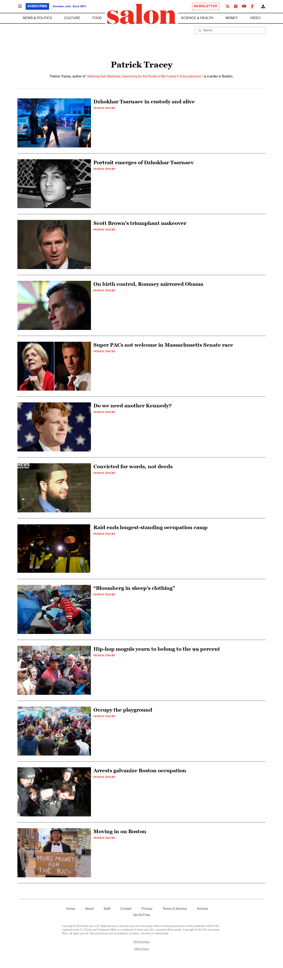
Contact (126, 909)
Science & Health (197, 18)
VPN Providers (141, 942)
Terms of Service (174, 909)
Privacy (147, 909)
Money (232, 18)
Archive (202, 909)
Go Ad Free (141, 915)
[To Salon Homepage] (141, 14)
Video (255, 18)
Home (70, 909)
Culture (72, 18)
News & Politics (37, 18)
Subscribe (37, 6)
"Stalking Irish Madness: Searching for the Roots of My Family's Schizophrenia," (144, 76)
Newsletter (205, 6)
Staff (107, 909)
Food (97, 18)
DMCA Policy (141, 949)
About (89, 909)
